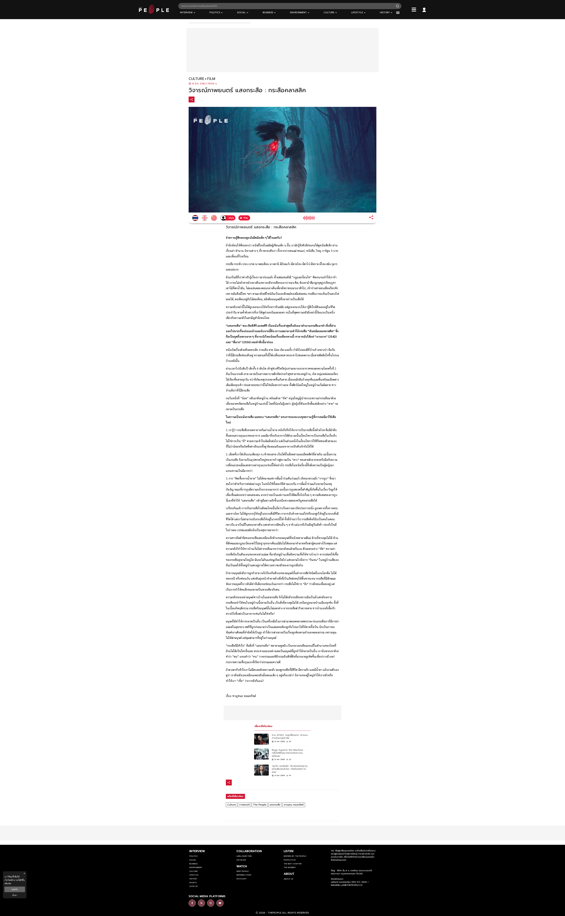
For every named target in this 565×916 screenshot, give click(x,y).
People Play (290, 860)
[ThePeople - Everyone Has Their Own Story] (154, 13)
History (193, 878)
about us (288, 879)
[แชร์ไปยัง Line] (210, 99)
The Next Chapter (293, 863)
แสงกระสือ (275, 805)
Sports (193, 882)
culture (196, 79)
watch (241, 866)
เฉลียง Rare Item (244, 856)
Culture (231, 805)
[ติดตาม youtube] (219, 903)
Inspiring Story (243, 875)
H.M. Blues (241, 860)
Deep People (242, 871)
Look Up (193, 886)
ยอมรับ (15, 889)
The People (259, 805)
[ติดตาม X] (201, 903)
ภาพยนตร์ (244, 805)
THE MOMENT (290, 867)
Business (193, 863)
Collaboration (249, 851)
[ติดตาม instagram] (210, 903)
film (211, 79)
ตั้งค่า (14, 895)
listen (288, 851)
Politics (193, 856)
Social (192, 860)
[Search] (397, 6)
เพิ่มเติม (7, 883)
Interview (197, 851)
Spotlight (241, 878)
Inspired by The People (295, 856)
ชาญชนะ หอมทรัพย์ (294, 805)
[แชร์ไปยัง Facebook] (198, 99)
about (289, 874)
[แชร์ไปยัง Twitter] (204, 99)
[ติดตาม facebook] (192, 903)
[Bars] (414, 9)
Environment (195, 867)
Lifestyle (193, 875)
